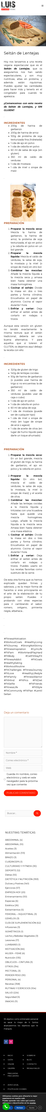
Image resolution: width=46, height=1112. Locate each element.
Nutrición (10, 957)
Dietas (8, 875)
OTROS (9, 966)
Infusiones (11, 927)
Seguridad (11, 997)
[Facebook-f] (6, 1042)
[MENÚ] (43, 6)
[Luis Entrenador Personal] (8, 6)
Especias (10, 901)
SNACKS (9, 1001)
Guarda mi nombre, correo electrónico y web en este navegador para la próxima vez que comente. (22, 779)
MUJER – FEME (13, 953)
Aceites (9, 848)
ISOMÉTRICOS (12, 931)
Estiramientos (12, 909)
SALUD (9, 992)
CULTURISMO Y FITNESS (18, 866)
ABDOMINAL (12, 840)
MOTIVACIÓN (12, 949)
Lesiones (10, 940)
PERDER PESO (13, 975)
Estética (9, 905)
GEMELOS (10, 918)
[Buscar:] (19, 813)
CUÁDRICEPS (12, 861)
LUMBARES (11, 944)
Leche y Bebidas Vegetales (20, 936)
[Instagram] (11, 1042)
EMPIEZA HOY (13, 892)
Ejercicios (10, 888)
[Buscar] (37, 813)
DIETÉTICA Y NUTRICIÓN (19, 879)
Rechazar (20, 1108)
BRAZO (9, 857)
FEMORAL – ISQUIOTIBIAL (19, 914)
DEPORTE (10, 870)
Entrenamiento (13, 896)
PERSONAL (11, 979)
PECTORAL (11, 971)
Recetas (9, 984)
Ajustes (31, 1108)
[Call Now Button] (6, 1106)
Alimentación (12, 853)
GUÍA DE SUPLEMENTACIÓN (20, 923)
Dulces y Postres (14, 883)
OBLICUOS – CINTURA (17, 962)
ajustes (33, 1103)
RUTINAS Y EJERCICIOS (18, 988)
